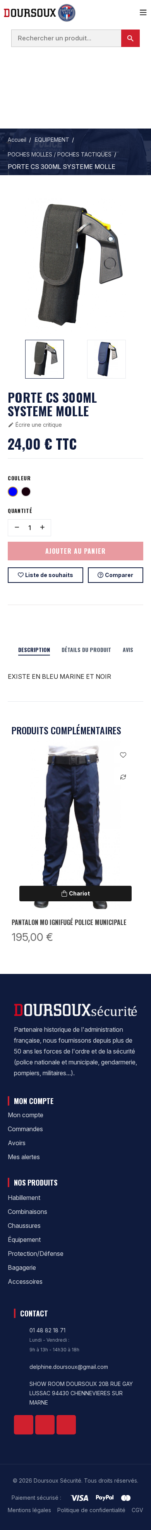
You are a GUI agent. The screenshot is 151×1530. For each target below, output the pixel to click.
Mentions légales (29, 1510)
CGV (137, 1510)
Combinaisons (27, 1211)
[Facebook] (23, 1424)
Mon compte (25, 1115)
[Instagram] (66, 1424)
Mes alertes (24, 1157)
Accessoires (25, 1281)
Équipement (24, 1239)
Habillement (24, 1197)
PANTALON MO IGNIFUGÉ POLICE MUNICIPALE (69, 922)
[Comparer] (123, 776)
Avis (128, 649)
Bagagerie (22, 1267)
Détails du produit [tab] (86, 649)
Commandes (25, 1129)
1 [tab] (72, 952)
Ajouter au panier (75, 551)
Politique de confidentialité (91, 1510)
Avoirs (17, 1143)
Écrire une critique (35, 424)
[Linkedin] (45, 1424)
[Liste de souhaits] (123, 754)
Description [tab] (34, 649)
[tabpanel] (75, 842)
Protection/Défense (35, 1253)
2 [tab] (79, 952)
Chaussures (24, 1225)
